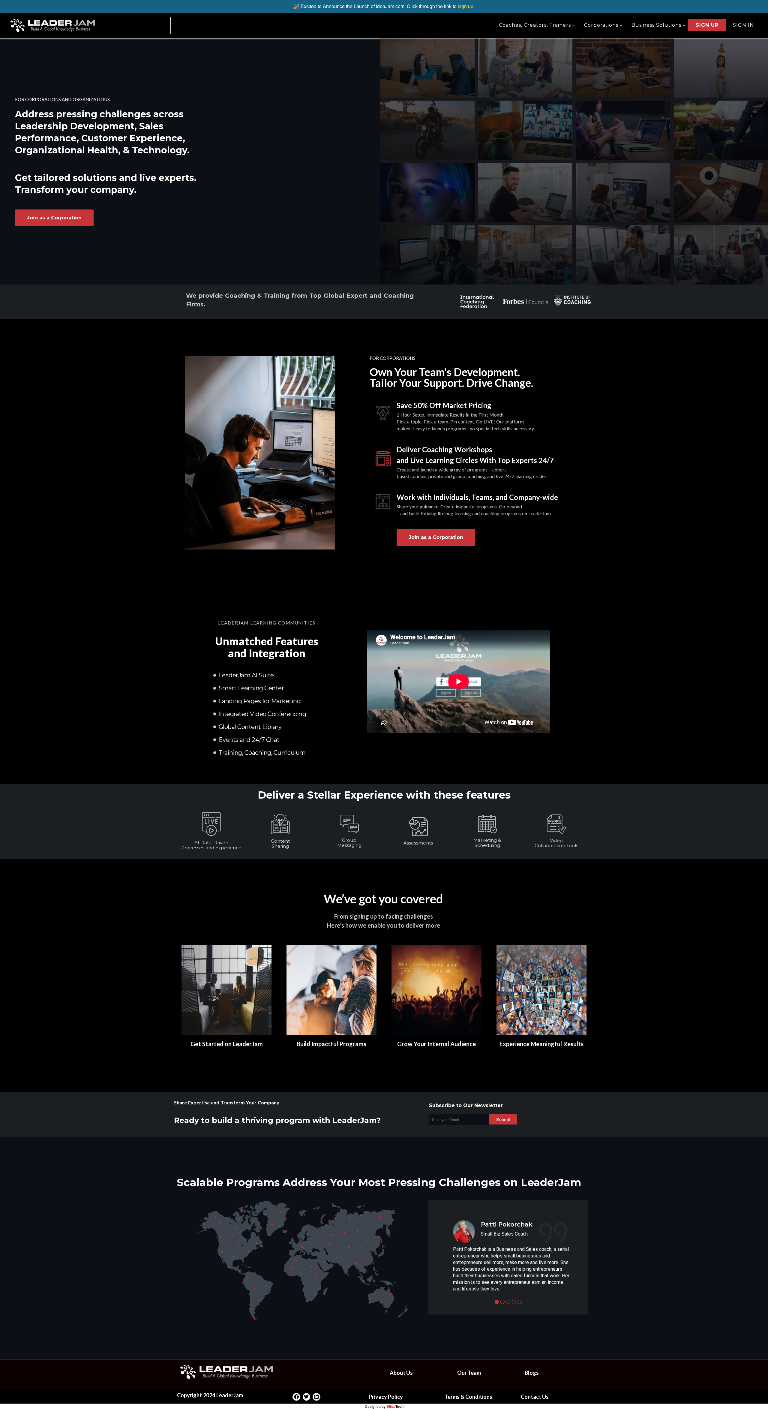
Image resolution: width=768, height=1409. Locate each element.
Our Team (469, 1372)
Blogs (532, 1372)
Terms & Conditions (468, 1396)
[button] (503, 1119)
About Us (401, 1372)
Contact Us (535, 1396)
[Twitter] (306, 1397)
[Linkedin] (316, 1397)
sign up (465, 6)
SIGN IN (743, 25)
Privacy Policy (386, 1396)
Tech (395, 1406)
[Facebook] (296, 1397)
